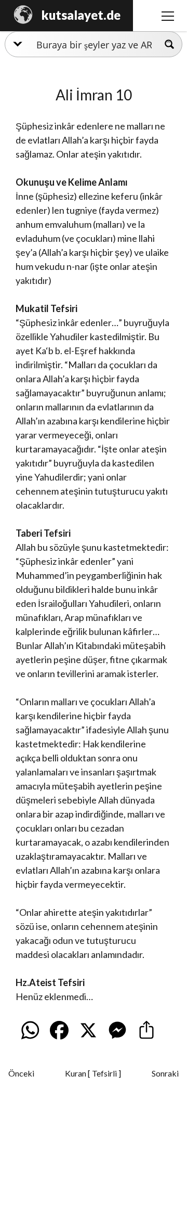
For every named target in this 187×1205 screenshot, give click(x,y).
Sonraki (165, 1073)
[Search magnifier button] (169, 44)
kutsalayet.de (81, 14)
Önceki (21, 1073)
